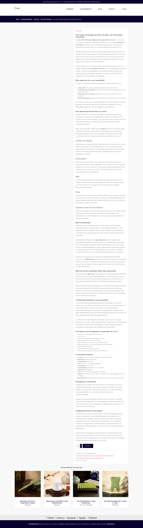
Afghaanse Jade (84, 458)
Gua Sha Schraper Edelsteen (104, 456)
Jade (91, 458)
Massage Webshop (26, 19)
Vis (102, 458)
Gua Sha (36, 19)
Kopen (87, 445)
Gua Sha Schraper (46, 19)
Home (17, 19)
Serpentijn (97, 458)
